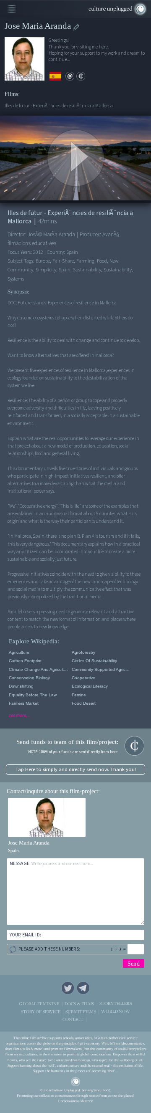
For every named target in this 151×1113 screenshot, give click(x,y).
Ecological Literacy (90, 686)
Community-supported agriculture (102, 669)
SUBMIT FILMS (80, 1011)
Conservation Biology (29, 677)
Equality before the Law (33, 695)
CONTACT (72, 1019)
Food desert (84, 703)
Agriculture (19, 652)
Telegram (83, 987)
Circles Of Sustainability (94, 660)
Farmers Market (24, 703)
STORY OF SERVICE (40, 1011)
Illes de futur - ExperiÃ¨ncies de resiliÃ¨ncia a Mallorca (59, 105)
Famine (79, 695)
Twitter (67, 987)
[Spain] (55, 76)
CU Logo (75, 1081)
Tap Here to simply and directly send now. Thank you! (76, 769)
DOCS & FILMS (79, 1003)
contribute (80, 76)
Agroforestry (83, 652)
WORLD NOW (115, 1011)
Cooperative (83, 677)
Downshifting (21, 686)
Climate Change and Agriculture (39, 669)
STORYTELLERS (115, 1003)
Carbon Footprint (25, 660)
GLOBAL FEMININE (39, 1003)
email (69, 76)
